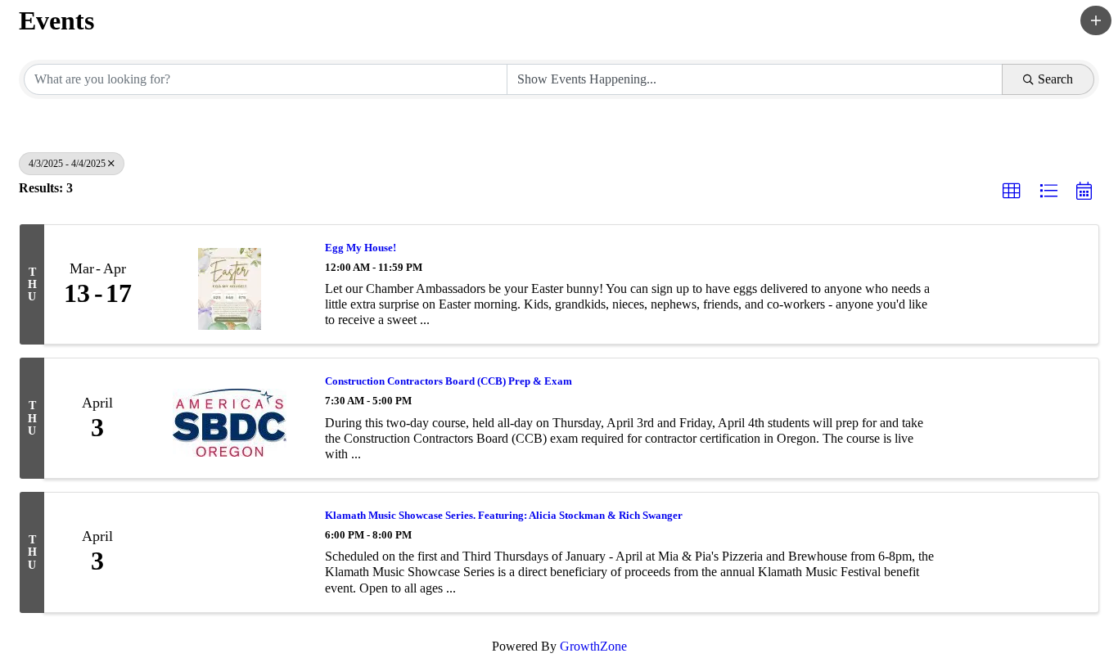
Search (1055, 79)
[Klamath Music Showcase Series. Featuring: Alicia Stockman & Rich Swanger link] (230, 552)
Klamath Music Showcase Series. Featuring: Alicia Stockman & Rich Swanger (504, 515)
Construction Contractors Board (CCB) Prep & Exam (448, 381)
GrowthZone (593, 646)
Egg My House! (360, 247)
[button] (1095, 20)
